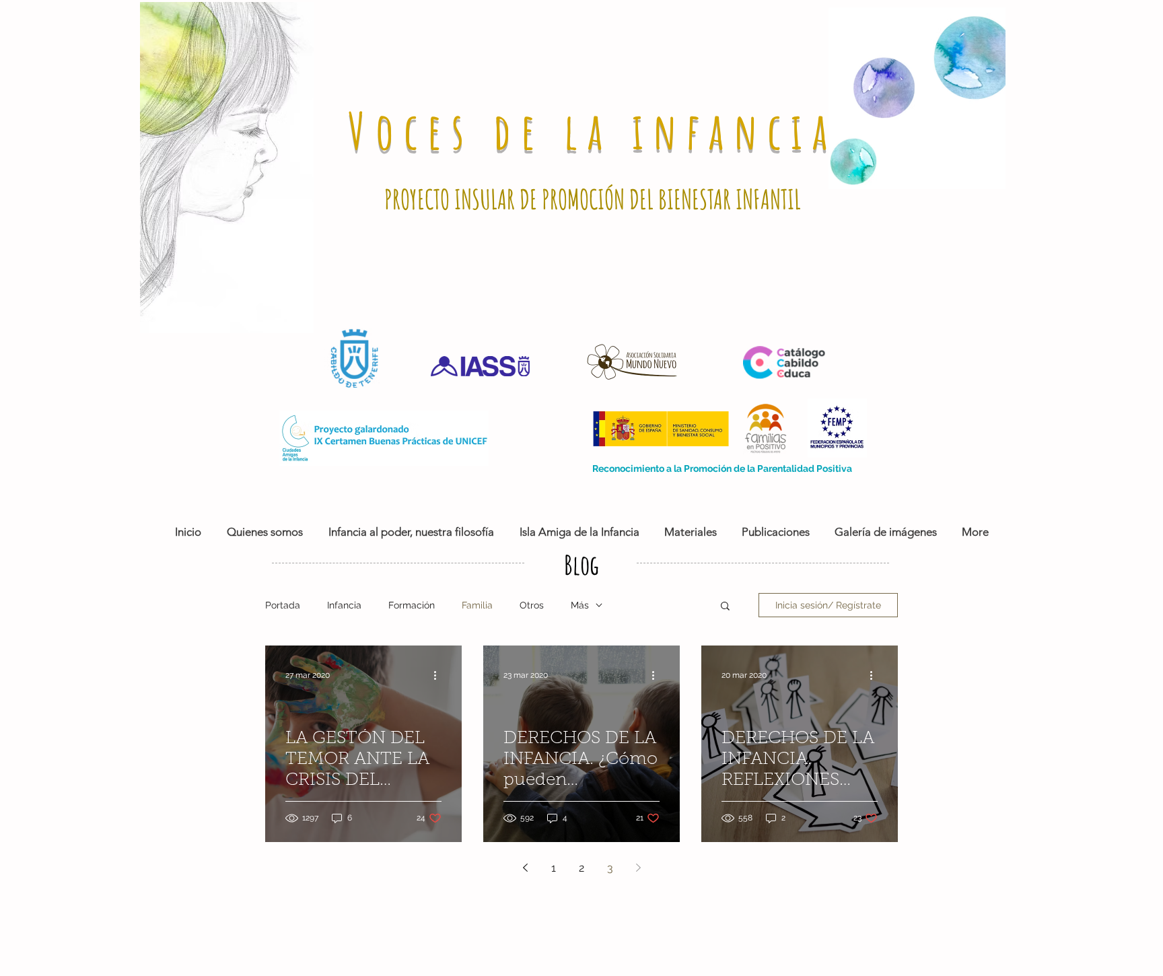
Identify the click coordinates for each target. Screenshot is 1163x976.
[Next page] (638, 868)
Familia (477, 605)
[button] (725, 607)
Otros (532, 605)
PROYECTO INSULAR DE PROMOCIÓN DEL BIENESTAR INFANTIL (592, 199)
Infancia (344, 605)
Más (580, 605)
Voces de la (490, 130)
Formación (411, 605)
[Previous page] (525, 868)
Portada (282, 605)
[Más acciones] (439, 675)
